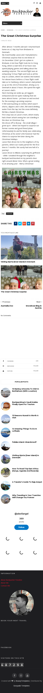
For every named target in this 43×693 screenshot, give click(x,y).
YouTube (22, 371)
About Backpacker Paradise (11, 580)
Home (3, 30)
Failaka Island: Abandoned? (24, 442)
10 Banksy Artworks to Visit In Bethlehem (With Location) (25, 390)
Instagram (22, 366)
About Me (4, 583)
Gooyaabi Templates (21, 686)
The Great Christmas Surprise (14, 292)
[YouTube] (40, 3)
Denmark (10, 30)
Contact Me (5, 586)
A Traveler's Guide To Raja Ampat (27, 482)
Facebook (22, 361)
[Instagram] (37, 3)
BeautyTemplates (23, 681)
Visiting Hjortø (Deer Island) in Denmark (18, 262)
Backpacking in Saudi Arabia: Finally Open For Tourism (25, 403)
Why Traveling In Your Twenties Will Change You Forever (26, 496)
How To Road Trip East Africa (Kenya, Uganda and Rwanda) (25, 470)
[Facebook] (34, 3)
